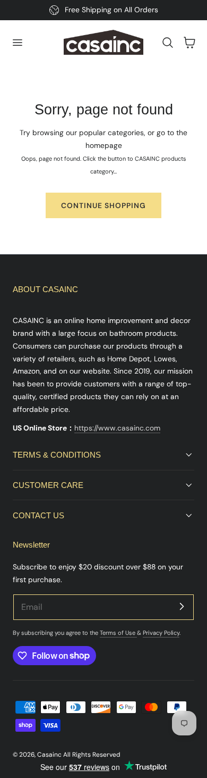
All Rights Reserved (91, 754)
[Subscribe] (181, 606)
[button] (17, 42)
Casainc (49, 754)
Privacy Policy (161, 632)
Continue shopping (103, 205)
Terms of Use (118, 632)
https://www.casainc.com (117, 428)
